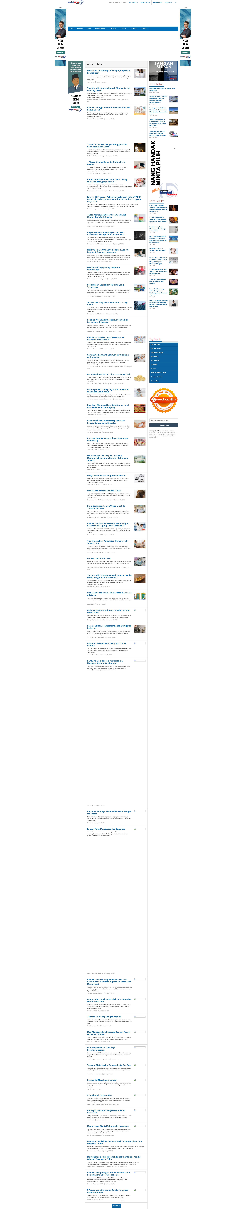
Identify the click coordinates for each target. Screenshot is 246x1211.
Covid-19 (154, 365)
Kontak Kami (171, 434)
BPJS (93, 1059)
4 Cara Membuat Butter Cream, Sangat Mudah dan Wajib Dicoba (106, 215)
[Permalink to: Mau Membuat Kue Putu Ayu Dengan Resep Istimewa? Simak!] (139, 1035)
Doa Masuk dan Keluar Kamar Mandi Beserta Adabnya (109, 593)
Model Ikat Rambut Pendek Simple (104, 490)
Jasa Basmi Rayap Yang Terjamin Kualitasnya (103, 268)
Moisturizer (99, 973)
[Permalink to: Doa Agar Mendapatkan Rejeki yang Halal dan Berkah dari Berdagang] (139, 408)
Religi (92, 414)
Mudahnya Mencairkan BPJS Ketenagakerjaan (101, 1048)
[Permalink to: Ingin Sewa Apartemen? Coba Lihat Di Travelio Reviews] (139, 509)
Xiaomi (105, 1104)
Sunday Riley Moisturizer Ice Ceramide (106, 829)
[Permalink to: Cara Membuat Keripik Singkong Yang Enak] (139, 377)
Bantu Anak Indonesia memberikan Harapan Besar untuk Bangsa (105, 661)
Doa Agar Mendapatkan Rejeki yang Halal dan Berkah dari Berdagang (108, 406)
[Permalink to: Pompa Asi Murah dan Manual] (139, 1083)
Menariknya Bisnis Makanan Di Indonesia (108, 1126)
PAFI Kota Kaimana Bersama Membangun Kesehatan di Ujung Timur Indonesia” (107, 524)
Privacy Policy (172, 432)
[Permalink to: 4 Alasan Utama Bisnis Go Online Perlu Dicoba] (139, 165)
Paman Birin (155, 381)
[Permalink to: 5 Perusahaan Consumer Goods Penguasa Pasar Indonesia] (139, 1193)
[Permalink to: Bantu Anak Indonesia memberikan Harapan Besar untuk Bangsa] (139, 732)
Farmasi (89, 119)
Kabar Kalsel (155, 361)
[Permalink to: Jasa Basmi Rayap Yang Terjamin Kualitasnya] (139, 270)
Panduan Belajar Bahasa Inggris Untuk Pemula (106, 644)
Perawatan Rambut (106, 500)
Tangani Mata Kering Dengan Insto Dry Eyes (109, 1065)
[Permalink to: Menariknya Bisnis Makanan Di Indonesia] (139, 1129)
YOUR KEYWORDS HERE (158, 373)
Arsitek (89, 99)
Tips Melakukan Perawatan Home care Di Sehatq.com (107, 542)
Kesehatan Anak (106, 399)
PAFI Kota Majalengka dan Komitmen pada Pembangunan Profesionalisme (108, 1173)
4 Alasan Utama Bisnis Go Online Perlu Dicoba (106, 163)
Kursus (89, 655)
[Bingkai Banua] (76, 2)
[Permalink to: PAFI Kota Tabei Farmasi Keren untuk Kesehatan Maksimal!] (139, 339)
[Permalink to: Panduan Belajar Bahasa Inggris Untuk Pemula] (139, 646)
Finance (100, 296)
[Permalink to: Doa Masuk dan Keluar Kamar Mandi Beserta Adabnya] (139, 596)
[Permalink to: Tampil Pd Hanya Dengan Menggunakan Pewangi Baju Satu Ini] (139, 147)
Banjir (89, 1166)
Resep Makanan (97, 191)
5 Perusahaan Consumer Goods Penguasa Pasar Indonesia (107, 1191)
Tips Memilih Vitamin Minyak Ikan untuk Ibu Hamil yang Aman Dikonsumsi (109, 576)
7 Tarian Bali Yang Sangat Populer (104, 1016)
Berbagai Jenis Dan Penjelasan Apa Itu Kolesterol (106, 1111)
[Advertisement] (123, 15)
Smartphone (91, 1104)
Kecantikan (90, 973)
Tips (118, 99)
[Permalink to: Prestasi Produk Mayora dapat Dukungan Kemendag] (139, 441)
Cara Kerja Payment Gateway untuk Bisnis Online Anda (108, 356)
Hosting (94, 1011)
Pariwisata (90, 331)
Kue (92, 567)
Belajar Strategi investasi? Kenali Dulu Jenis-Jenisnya (109, 626)
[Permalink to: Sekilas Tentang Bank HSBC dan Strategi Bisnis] (139, 305)
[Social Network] (176, 2)
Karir (158, 432)
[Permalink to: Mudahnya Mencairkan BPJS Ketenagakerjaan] (139, 1050)
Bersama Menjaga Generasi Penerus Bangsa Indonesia (109, 812)
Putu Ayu (90, 1041)
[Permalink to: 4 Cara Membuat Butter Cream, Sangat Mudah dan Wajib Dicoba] (139, 218)
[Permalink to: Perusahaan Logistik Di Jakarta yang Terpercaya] (139, 288)
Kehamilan (101, 620)
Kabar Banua (155, 344)
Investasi (101, 637)
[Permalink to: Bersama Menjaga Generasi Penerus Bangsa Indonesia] (139, 814)
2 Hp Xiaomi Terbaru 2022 (99, 1095)
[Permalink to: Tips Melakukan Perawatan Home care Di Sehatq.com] (139, 544)
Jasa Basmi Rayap (99, 279)
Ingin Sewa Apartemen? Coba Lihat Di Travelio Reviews (106, 507)
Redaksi (164, 432)
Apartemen (90, 517)
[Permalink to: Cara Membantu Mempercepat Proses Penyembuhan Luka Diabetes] (139, 424)
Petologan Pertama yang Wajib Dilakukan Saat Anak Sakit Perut (108, 390)
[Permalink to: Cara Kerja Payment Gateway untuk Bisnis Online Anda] (139, 358)
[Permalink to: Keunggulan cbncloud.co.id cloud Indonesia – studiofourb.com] (139, 1002)
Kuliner (96, 567)
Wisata (106, 331)
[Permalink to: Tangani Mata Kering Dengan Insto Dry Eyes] (139, 1068)
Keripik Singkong (103, 383)
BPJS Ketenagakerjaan (102, 1059)
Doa (88, 414)
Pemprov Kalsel (97, 209)
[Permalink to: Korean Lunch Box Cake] (139, 561)
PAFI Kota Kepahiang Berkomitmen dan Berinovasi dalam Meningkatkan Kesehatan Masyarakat (109, 981)
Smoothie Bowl (107, 191)
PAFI (101, 119)
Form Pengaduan (154, 436)
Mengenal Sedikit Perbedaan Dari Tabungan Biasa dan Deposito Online (114, 1142)
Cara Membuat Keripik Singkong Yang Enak (108, 374)
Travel (97, 517)
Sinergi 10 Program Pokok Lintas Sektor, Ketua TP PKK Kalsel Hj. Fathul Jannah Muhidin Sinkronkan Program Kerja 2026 (114, 199)
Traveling (103, 517)
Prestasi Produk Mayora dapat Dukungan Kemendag (107, 439)
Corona (153, 369)
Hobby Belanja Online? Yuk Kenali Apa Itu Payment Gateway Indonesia (108, 250)
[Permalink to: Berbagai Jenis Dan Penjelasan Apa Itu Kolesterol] (139, 1113)
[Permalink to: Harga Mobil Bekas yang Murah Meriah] (139, 478)
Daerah (89, 209)
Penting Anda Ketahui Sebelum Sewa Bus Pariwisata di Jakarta (107, 320)
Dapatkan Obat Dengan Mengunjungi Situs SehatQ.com (108, 71)
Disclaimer (152, 434)
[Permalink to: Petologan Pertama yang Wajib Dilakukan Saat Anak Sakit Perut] (139, 392)
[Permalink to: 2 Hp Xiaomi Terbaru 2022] (139, 1098)
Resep (89, 191)
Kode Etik (152, 432)
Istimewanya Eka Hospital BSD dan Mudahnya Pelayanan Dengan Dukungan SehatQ (107, 458)
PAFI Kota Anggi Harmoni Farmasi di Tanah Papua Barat (108, 108)
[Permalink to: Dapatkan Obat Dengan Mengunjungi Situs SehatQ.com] (139, 74)
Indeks (172, 431)
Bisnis (89, 173)
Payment (104, 259)
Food (95, 383)
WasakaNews (153, 438)
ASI (88, 1089)
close (60, 7)
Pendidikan (108, 244)
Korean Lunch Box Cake (99, 558)
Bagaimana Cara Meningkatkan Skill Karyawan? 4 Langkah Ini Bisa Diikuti (105, 233)
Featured (95, 99)
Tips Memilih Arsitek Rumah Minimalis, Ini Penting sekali (108, 89)
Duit (93, 259)
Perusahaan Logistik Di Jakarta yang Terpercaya (105, 285)
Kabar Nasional (156, 348)
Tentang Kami (161, 434)
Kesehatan (90, 82)
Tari (98, 1026)
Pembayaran (124, 259)
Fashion (89, 156)
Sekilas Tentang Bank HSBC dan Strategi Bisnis (107, 303)
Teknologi (99, 1104)
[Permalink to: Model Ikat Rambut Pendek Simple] (139, 494)
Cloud (89, 1011)
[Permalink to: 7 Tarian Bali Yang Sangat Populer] (139, 1020)
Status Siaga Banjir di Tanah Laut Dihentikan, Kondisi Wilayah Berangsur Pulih (114, 1158)
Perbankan (101, 314)
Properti (102, 99)
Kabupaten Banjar (157, 353)
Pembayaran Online (93, 261)
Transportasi (99, 331)
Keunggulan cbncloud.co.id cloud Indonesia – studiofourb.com (109, 1000)
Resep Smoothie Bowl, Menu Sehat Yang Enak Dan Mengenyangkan (107, 180)
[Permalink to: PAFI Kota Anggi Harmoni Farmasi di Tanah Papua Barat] (139, 110)
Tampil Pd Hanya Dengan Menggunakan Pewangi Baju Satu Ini (107, 145)
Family (89, 620)
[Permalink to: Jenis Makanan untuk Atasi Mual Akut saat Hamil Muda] (139, 613)
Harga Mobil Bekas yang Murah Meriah (106, 475)
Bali (88, 1026)
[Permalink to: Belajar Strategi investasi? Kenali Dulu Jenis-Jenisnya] (139, 629)
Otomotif (97, 484)
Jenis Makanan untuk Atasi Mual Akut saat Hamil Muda (108, 611)
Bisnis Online (96, 173)
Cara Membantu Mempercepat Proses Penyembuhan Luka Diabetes (106, 421)
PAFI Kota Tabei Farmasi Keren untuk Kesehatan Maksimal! (105, 338)
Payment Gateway (113, 259)
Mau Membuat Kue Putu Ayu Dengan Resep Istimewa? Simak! (108, 1033)
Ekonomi (98, 259)
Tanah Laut (111, 1166)
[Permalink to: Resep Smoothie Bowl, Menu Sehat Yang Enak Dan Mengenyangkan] (139, 182)
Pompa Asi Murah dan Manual (102, 1080)
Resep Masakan (115, 567)
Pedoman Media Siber (167, 436)
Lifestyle (102, 156)
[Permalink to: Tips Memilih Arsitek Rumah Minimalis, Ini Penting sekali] (139, 91)
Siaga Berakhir (101, 1166)
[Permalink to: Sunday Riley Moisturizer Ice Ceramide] (139, 900)
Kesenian (93, 1026)
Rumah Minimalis (110, 99)
